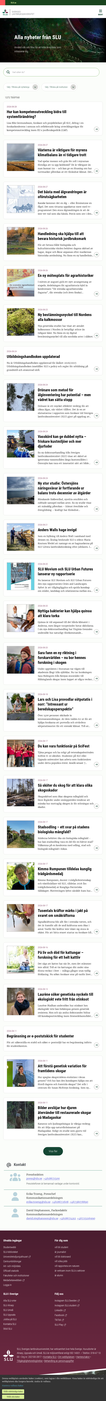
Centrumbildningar (12, 1261)
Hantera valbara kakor (12, 1385)
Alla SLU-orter (9, 1300)
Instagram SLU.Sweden (66, 1300)
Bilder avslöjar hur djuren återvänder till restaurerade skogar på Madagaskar (64, 1112)
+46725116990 (86, 1218)
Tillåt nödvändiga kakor (13, 1391)
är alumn (59, 1275)
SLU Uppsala (9, 1314)
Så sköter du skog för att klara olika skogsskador (65, 787)
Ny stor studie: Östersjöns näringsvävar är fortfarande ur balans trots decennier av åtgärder (64, 488)
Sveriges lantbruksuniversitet (23, 12)
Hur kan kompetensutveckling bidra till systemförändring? (36, 114)
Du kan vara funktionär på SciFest (63, 746)
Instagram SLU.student (65, 1305)
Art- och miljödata (11, 1266)
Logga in (7, 1284)
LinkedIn (59, 1310)
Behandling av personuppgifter (59, 1360)
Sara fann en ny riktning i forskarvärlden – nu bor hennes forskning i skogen (62, 658)
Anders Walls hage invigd (57, 530)
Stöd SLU (7, 1328)
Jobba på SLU (10, 1319)
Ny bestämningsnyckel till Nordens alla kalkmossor (65, 317)
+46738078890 (79, 1201)
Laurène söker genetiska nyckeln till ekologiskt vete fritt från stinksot (65, 997)
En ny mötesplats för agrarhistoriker (65, 275)
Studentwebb (9, 1247)
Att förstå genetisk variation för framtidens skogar (62, 1068)
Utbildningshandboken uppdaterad (33, 356)
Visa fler (53, 1151)
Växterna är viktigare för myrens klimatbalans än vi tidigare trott (62, 152)
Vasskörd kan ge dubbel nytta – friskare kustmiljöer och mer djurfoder (62, 441)
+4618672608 (60, 1201)
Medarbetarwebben (12, 1280)
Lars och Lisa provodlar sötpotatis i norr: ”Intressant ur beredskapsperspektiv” (65, 704)
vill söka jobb (61, 1261)
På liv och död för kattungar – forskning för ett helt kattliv (60, 955)
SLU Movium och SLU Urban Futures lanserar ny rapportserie (65, 571)
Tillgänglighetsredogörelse (30, 1360)
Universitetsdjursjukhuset (15, 1256)
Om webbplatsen (66, 1356)
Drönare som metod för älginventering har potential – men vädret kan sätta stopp (64, 395)
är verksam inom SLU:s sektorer (70, 1270)
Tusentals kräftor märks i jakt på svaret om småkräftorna (63, 913)
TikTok (58, 1319)
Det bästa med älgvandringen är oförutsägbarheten (62, 194)
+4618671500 (51, 1178)
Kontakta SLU (9, 1324)
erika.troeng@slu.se (38, 1201)
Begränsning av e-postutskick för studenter (40, 1036)
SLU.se (13, 3)
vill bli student (61, 1247)
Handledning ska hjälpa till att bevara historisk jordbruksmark (62, 236)
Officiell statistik (11, 1270)
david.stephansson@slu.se (42, 1218)
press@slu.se (34, 1178)
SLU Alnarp (8, 1305)
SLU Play (59, 1324)
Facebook (59, 1315)
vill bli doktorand (63, 1256)
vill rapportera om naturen (67, 1265)
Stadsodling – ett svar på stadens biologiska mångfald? (63, 829)
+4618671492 (67, 1218)
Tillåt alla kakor (13, 1397)
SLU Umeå (8, 1310)
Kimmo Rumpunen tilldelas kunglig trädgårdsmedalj (65, 871)
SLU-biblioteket (10, 1251)
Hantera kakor (83, 1356)
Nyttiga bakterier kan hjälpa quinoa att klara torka (65, 613)
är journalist (60, 1251)
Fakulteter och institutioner (16, 1275)
